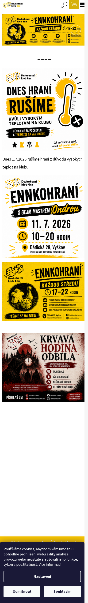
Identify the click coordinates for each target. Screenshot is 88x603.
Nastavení (42, 576)
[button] (8, 30)
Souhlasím (63, 591)
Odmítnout (22, 591)
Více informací (50, 564)
